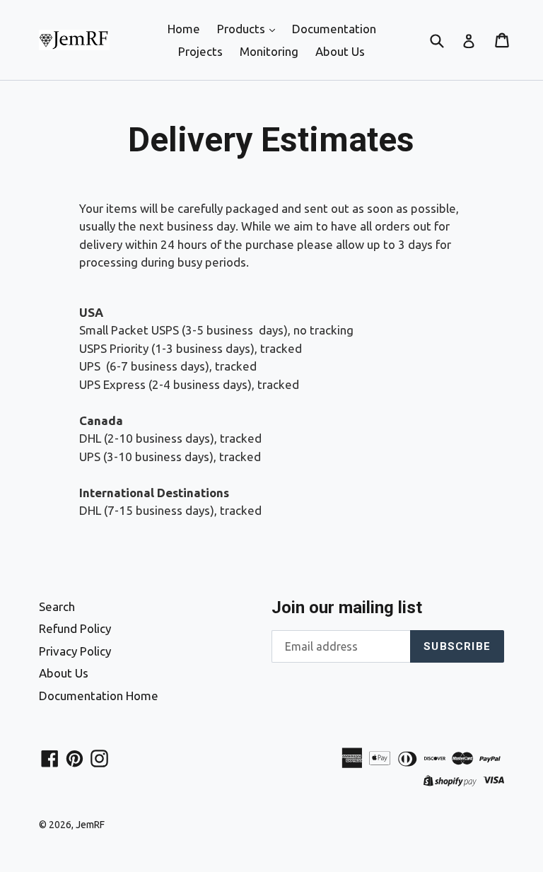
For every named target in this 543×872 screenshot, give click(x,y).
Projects (200, 51)
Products (242, 28)
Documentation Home (98, 695)
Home (184, 28)
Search (57, 606)
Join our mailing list (347, 607)
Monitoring (269, 51)
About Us (340, 51)
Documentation (334, 28)
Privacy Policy (75, 651)
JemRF (90, 824)
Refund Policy (75, 628)
